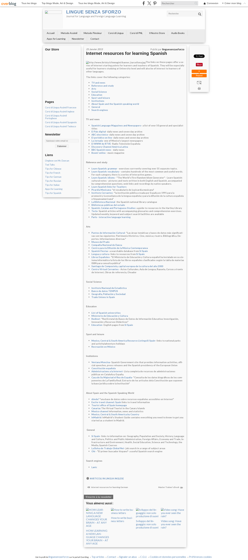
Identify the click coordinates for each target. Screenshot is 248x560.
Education (96, 94)
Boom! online (98, 153)
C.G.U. (143, 556)
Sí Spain (143, 251)
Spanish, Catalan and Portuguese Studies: (113, 208)
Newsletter (78, 38)
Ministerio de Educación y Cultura (109, 316)
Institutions (97, 101)
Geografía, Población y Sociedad (108, 294)
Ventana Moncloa (100, 362)
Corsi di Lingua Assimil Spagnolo (61, 122)
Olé (93, 451)
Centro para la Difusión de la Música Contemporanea (119, 248)
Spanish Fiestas (99, 251)
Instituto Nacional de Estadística (109, 288)
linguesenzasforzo (59, 556)
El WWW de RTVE (101, 143)
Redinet (95, 319)
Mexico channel (99, 411)
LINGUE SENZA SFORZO (93, 12)
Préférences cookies (200, 556)
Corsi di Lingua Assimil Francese (60, 107)
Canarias (96, 408)
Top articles (97, 556)
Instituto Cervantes (102, 193)
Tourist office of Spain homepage (109, 405)
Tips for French (52, 172)
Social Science (99, 91)
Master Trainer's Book (169, 487)
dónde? (95, 399)
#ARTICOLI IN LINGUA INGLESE (107, 478)
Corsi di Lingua (115, 33)
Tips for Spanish (53, 193)
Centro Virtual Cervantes (105, 269)
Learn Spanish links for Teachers (109, 186)
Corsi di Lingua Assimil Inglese (59, 111)
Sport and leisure (100, 98)
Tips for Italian (52, 185)
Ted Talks (50, 164)
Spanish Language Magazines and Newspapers (116, 125)
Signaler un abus (128, 556)
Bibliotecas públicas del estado (108, 205)
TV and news (98, 82)
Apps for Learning (56, 38)
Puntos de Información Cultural (108, 232)
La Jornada (97, 140)
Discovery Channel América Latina (109, 146)
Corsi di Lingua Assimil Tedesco (60, 126)
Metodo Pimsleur (93, 33)
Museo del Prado (100, 242)
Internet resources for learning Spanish (126, 53)
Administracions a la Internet (107, 371)
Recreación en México (103, 346)
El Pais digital (98, 131)
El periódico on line (101, 137)
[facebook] (144, 3)
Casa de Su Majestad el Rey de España (111, 377)
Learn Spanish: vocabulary (105, 171)
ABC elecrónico (99, 134)
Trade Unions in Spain (103, 297)
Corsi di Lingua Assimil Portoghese (56, 117)
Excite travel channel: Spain (106, 402)
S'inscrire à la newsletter (99, 497)
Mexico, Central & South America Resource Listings (119, 340)
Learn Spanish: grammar (104, 168)
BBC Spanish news (101, 149)
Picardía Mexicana (101, 189)
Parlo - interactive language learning (111, 217)
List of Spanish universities (106, 312)
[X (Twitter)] (149, 3)
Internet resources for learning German (109, 487)
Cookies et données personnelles (168, 556)
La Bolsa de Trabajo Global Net (107, 448)
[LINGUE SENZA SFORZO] (53, 18)
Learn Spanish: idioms (103, 177)
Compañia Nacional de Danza (106, 245)
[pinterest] (155, 3)
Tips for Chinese (53, 168)
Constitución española (103, 368)
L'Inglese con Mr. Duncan (57, 160)
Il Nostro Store (157, 33)
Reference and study (102, 85)
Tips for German (53, 176)
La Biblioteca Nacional (103, 202)
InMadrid (96, 417)
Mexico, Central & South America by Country (115, 414)
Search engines (99, 110)
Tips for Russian (53, 181)
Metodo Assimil (69, 33)
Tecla (94, 211)
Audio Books (178, 33)
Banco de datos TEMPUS (104, 291)
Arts (93, 88)
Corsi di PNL (136, 33)
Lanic (94, 467)
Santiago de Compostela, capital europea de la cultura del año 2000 (127, 266)
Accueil (50, 33)
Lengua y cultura (100, 254)
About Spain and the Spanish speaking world (115, 104)
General (95, 107)
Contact (94, 38)
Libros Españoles (100, 257)
